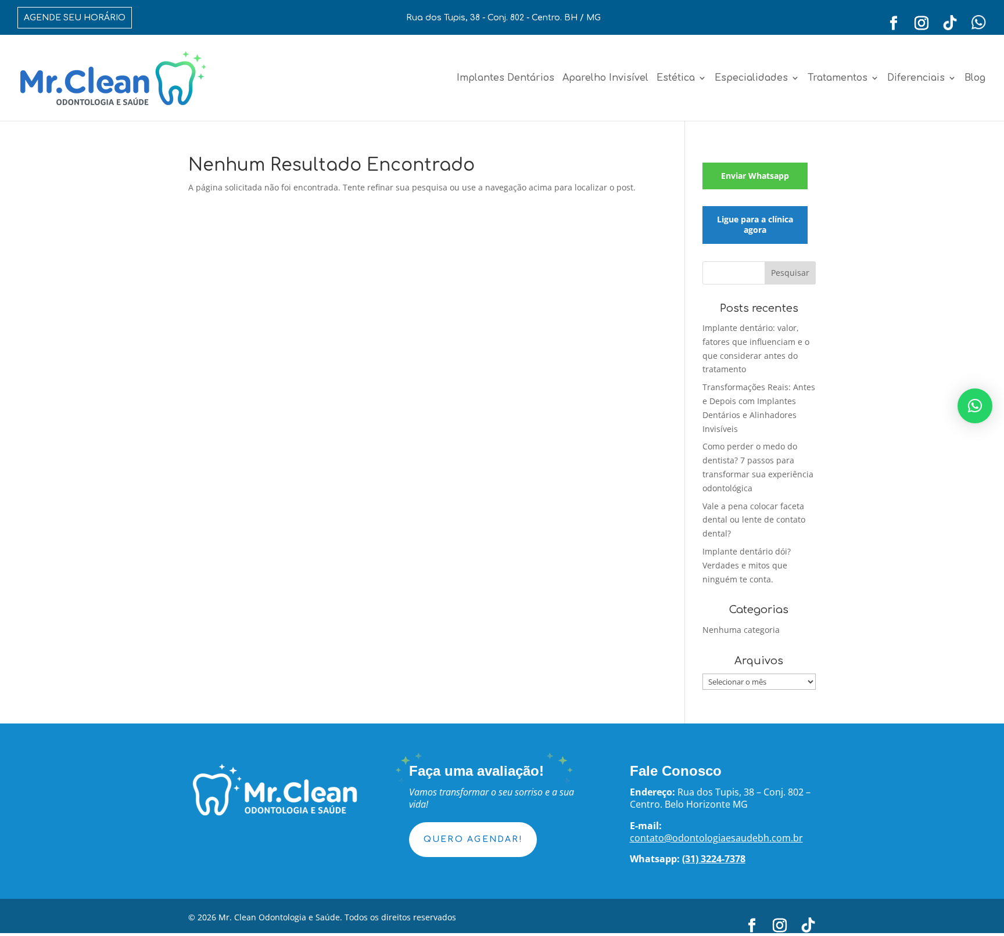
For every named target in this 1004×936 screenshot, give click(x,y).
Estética (676, 78)
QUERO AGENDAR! (473, 839)
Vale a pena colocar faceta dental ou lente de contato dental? (753, 520)
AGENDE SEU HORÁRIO (75, 17)
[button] (975, 405)
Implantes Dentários (505, 78)
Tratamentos (837, 78)
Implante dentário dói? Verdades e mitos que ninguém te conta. (746, 565)
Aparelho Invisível (605, 78)
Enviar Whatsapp (755, 175)
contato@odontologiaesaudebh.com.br (716, 837)
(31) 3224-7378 (713, 858)
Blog (974, 78)
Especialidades (751, 78)
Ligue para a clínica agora (755, 224)
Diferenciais (916, 78)
